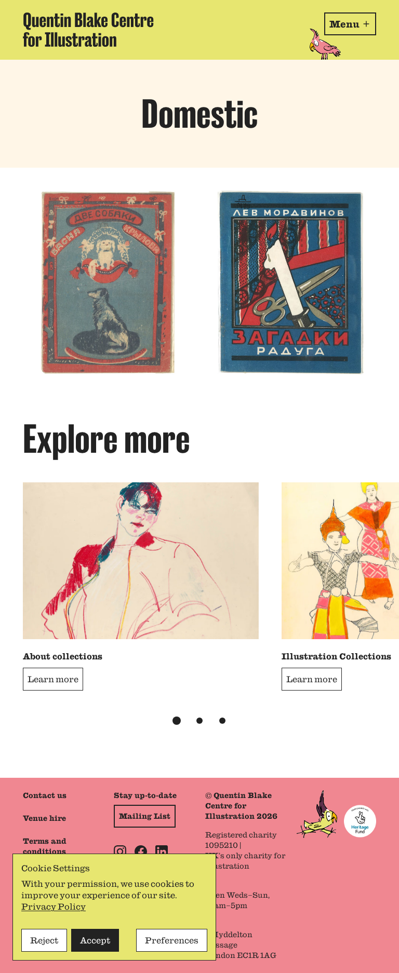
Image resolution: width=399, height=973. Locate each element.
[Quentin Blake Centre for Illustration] (88, 29)
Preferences (171, 940)
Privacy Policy (53, 906)
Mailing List (144, 816)
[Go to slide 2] (199, 720)
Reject (44, 940)
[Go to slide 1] (176, 720)
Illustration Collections (336, 656)
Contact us (44, 795)
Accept (95, 940)
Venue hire (44, 818)
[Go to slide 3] (222, 720)
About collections (62, 656)
